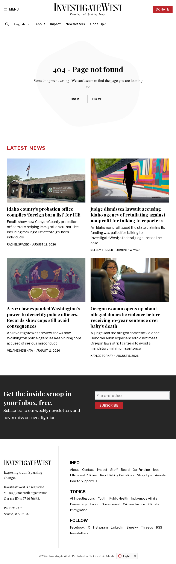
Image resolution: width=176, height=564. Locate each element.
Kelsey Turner (102, 250)
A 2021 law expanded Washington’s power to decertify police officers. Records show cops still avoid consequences (43, 317)
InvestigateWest (59, 556)
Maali (110, 556)
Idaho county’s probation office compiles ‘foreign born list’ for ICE (43, 212)
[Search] (7, 24)
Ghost (97, 556)
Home (97, 99)
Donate (162, 9)
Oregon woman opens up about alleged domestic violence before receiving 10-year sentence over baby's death (125, 317)
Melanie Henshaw (20, 350)
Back (75, 99)
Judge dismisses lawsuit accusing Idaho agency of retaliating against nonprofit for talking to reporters (128, 214)
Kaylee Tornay (102, 355)
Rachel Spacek (18, 244)
